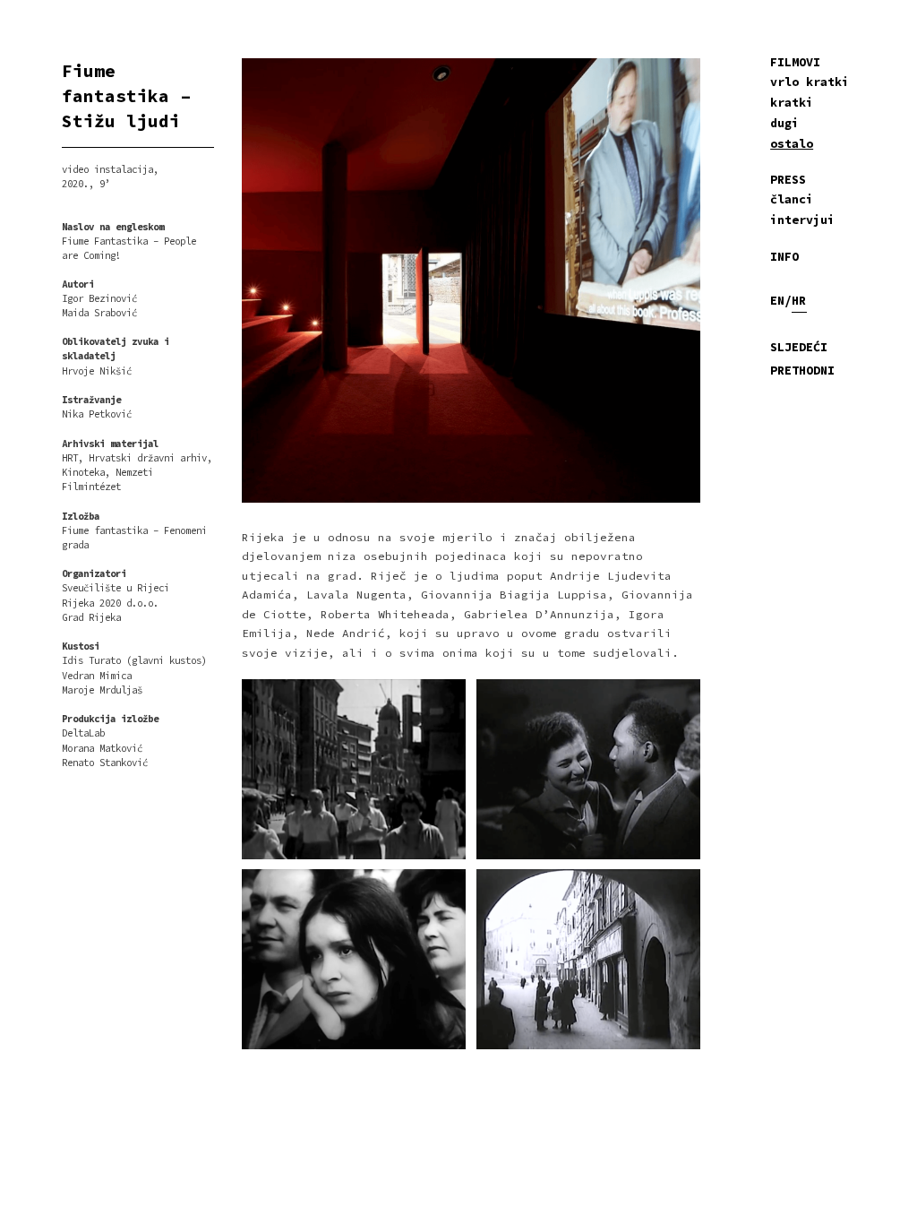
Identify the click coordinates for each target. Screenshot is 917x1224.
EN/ (781, 300)
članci (791, 199)
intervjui (802, 220)
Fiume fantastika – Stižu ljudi (126, 96)
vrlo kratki (809, 82)
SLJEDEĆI (798, 347)
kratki (791, 102)
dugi (784, 123)
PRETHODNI (802, 370)
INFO (784, 256)
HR (799, 300)
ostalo (791, 143)
